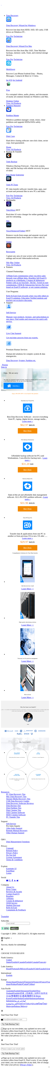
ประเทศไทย (39, 1004)
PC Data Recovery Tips (15, 794)
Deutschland (15, 982)
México (27, 969)
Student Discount (13, 905)
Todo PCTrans (12, 185)
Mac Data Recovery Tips (16, 796)
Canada (25, 962)
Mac (12, 263)
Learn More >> (27, 589)
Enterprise (20, 175)
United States (12, 961)
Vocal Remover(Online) (16, 231)
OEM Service (11, 903)
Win (7, 221)
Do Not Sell (11, 855)
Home (8, 147)
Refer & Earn (11, 908)
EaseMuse (10, 871)
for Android (17, 80)
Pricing (5, 365)
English (9, 975)
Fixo (8, 90)
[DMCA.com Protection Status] (14, 929)
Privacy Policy (12, 853)
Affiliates (10, 898)
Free (8, 36)
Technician (18, 36)
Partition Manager (13, 106)
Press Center (11, 889)
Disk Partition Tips (13, 808)
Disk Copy (10, 136)
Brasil (13, 969)
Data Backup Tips (13, 806)
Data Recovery (12, 15)
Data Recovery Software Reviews (20, 803)
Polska (17, 984)
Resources (5, 792)
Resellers (9, 896)
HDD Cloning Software (16, 815)
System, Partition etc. (27, 360)
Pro (11, 36)
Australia (13, 991)
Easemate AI (11, 868)
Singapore (29, 991)
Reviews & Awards (14, 892)
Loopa (8, 873)
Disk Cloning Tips (13, 810)
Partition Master (12, 115)
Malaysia (16, 1006)
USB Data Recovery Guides (17, 801)
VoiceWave (10, 210)
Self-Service (11, 824)
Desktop (9, 101)
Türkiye (25, 1004)
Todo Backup (11, 162)
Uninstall (9, 848)
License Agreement (14, 857)
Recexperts (10, 252)
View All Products (13, 103)
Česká (29, 984)
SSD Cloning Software (15, 812)
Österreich (32, 982)
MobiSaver (10, 69)
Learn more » (27, 421)
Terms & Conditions (14, 860)
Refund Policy (12, 850)
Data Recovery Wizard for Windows (21, 25)
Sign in (4, 367)
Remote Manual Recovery (16, 830)
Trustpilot (5, 916)
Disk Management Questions (18, 842)
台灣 (15, 996)
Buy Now (27, 431)
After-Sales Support (14, 828)
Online (16, 101)
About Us (10, 887)
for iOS (9, 80)
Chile (40, 969)
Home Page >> (16, 385)
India (24, 998)
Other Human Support (15, 833)
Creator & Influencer (14, 901)
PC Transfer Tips (13, 817)
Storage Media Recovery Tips (18, 799)
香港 (29, 996)
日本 (27, 993)
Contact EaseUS (12, 894)
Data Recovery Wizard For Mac (19, 46)
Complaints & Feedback (16, 910)
